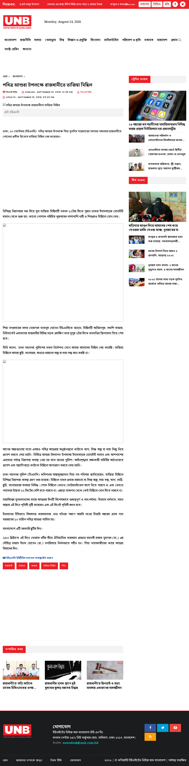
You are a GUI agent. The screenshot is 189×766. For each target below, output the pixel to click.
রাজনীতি (25, 40)
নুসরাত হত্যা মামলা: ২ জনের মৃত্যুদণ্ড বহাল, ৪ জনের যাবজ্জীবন (166, 267)
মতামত (148, 40)
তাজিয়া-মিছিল (49, 565)
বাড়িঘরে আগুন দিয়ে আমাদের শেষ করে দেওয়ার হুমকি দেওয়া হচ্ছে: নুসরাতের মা (153, 228)
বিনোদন (95, 40)
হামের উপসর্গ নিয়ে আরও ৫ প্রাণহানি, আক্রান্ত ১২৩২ (162, 253)
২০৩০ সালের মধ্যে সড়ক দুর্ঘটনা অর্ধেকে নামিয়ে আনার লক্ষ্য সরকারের (165, 281)
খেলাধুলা (50, 40)
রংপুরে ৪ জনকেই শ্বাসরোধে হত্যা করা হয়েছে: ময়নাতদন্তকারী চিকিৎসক (165, 239)
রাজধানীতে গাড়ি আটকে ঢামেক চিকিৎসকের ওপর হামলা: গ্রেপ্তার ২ (18, 688)
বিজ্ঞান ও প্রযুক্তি (77, 40)
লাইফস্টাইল (111, 40)
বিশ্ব (62, 40)
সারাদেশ (162, 40)
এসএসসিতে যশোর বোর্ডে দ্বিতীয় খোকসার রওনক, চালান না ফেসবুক (167, 152)
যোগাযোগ (75, 760)
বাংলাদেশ (10, 40)
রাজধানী (9, 565)
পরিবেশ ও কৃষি (131, 40)
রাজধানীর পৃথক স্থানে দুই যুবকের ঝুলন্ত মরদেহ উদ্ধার (61, 686)
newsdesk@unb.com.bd (75, 743)
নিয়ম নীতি (56, 760)
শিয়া (64, 565)
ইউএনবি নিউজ (86, 92)
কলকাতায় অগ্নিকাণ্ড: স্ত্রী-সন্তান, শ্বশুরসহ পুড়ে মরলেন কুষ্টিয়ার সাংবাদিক (164, 166)
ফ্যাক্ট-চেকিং (12, 49)
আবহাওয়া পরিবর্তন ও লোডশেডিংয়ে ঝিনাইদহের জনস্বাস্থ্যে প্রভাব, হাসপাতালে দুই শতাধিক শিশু (167, 138)
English (130, 4)
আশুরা (34, 565)
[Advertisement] (63, 172)
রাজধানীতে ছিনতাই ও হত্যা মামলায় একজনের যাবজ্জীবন (104, 686)
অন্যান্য (27, 49)
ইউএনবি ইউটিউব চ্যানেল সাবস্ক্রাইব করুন (29, 558)
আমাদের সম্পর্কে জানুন (29, 760)
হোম (5, 76)
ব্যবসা (37, 40)
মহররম (22, 565)
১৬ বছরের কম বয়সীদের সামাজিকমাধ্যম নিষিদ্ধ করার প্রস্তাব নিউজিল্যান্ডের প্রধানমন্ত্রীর (157, 127)
